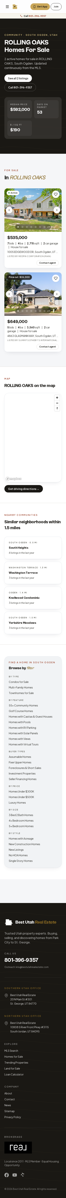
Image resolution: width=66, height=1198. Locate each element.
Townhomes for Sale (21, 693)
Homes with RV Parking (22, 727)
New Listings (16, 849)
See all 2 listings (18, 78)
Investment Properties (22, 773)
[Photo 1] (18, 227)
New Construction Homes (24, 844)
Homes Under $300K (21, 791)
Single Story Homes (21, 860)
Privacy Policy (12, 1117)
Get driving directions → (23, 488)
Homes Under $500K (21, 797)
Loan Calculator (14, 1074)
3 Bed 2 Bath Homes (21, 815)
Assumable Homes (20, 756)
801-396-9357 (21, 960)
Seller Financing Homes (22, 779)
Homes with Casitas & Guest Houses (30, 716)
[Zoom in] (57, 397)
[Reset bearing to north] (57, 408)
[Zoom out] (57, 403)
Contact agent (47, 262)
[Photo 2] (22, 227)
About (8, 1093)
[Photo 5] (36, 227)
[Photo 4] (31, 227)
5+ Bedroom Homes (21, 826)
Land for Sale (12, 1068)
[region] (33, 437)
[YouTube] (14, 1175)
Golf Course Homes (21, 711)
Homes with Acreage (21, 838)
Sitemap (9, 1111)
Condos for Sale (19, 681)
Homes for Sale (13, 1056)
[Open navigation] (7, 6)
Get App (42, 6)
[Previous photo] (9, 210)
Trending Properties (16, 1062)
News (7, 1105)
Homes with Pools (20, 722)
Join (56, 6)
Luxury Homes (17, 802)
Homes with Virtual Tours (23, 744)
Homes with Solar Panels (23, 733)
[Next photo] (57, 210)
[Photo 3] (27, 227)
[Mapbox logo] (14, 479)
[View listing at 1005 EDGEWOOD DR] (33, 210)
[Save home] (55, 194)
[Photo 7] (44, 227)
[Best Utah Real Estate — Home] (15, 6)
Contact (9, 1099)
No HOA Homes (18, 855)
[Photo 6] (40, 227)
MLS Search (11, 1050)
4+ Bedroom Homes (21, 820)
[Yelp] (23, 1175)
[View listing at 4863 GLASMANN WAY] (33, 294)
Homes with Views (19, 738)
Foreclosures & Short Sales (25, 767)
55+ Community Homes (23, 705)
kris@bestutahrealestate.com (32, 967)
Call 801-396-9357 (20, 87)
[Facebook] (6, 1175)
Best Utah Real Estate (24, 1189)
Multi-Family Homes (21, 687)
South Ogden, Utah (42, 35)
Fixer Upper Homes (20, 762)
